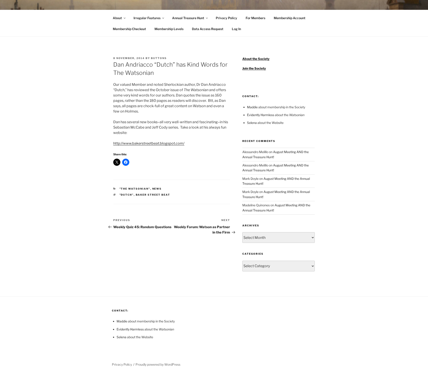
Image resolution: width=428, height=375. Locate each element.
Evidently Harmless (260, 115)
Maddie (252, 107)
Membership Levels (168, 29)
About (117, 18)
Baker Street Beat (153, 194)
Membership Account (289, 18)
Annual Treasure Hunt (188, 18)
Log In (236, 29)
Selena (252, 123)
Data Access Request (207, 29)
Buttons (159, 58)
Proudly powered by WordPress (158, 364)
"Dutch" (126, 194)
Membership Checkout (129, 29)
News (157, 188)
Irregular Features (147, 18)
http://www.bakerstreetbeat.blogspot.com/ (148, 143)
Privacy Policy (226, 18)
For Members (255, 18)
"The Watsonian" (134, 188)
